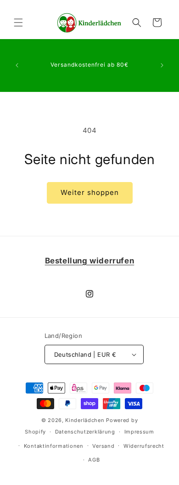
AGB (94, 459)
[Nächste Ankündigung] (162, 65)
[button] (18, 22)
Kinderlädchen (84, 420)
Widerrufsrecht (143, 446)
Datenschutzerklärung (85, 431)
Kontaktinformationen (54, 446)
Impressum (139, 431)
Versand (103, 446)
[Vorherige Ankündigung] (17, 65)
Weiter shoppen (90, 192)
